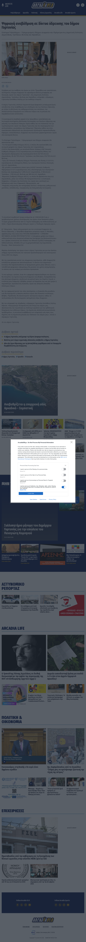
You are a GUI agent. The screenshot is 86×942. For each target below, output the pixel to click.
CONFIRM (31, 493)
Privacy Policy (52, 499)
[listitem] (43, 465)
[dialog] (43, 471)
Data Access (43, 499)
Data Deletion (33, 499)
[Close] (72, 442)
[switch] (64, 469)
